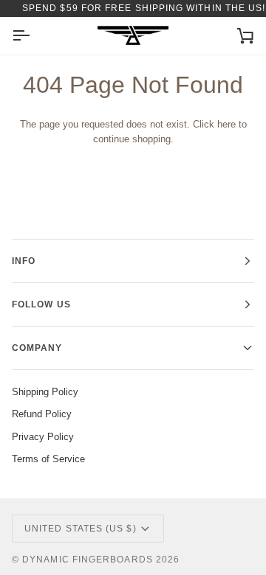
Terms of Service (48, 458)
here (226, 124)
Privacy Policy (43, 436)
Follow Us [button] (41, 304)
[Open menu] (34, 36)
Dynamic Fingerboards (87, 559)
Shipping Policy (45, 391)
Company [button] (37, 348)
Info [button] (23, 261)
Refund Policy (42, 413)
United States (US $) (80, 528)
